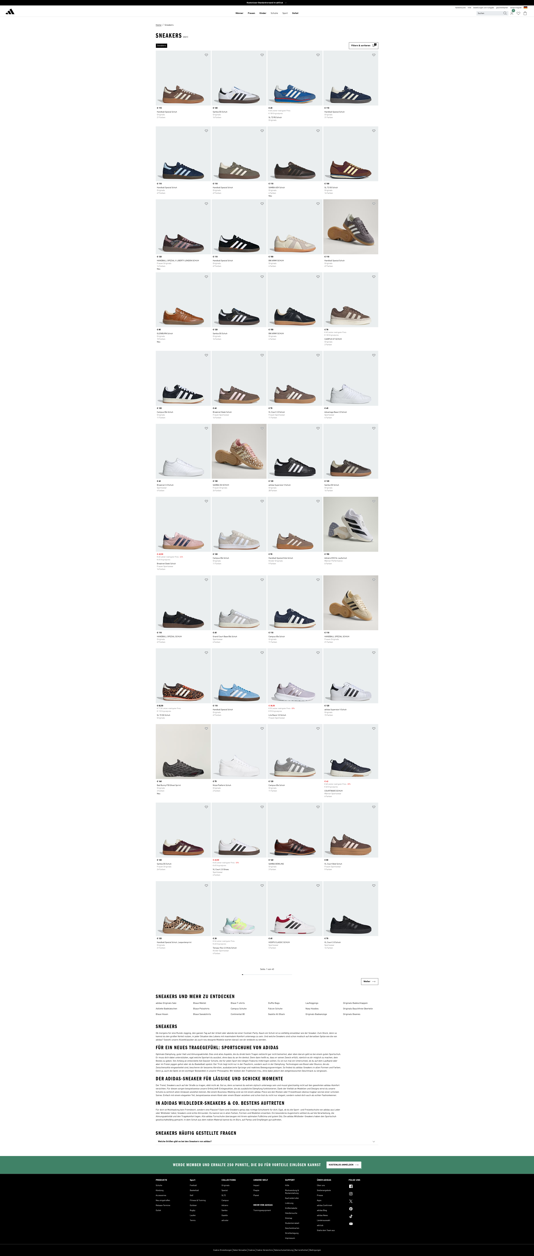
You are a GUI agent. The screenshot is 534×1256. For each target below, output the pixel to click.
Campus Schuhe (239, 1009)
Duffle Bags (274, 1003)
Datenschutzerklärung (283, 1250)
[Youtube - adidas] (363, 1224)
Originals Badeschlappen (355, 1003)
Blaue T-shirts (238, 1003)
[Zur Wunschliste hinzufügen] (206, 55)
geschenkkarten (502, 8)
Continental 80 (238, 1014)
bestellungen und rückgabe (483, 8)
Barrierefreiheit (301, 1250)
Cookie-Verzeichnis (264, 1250)
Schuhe (274, 13)
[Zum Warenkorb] (525, 13)
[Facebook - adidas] (363, 1186)
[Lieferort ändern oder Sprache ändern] (525, 8)
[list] (252, 45)
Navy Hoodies (312, 1009)
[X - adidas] (363, 1201)
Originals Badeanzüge (316, 1014)
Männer (239, 13)
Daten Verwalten (240, 1250)
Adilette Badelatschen (166, 1009)
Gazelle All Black (276, 1014)
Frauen (251, 13)
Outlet (295, 13)
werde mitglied (515, 8)
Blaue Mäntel (199, 1003)
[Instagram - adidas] (363, 1194)
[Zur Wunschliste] (518, 13)
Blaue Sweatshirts (202, 1014)
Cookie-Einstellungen (222, 1250)
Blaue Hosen (162, 1014)
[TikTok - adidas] (363, 1216)
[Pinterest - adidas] (363, 1209)
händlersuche (460, 8)
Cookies (251, 1250)
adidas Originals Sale (166, 1003)
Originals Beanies (351, 1014)
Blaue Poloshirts (201, 1009)
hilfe (469, 8)
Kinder (262, 13)
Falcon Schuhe (275, 1009)
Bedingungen (315, 1250)
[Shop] (10, 12)
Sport (285, 13)
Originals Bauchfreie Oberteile (358, 1009)
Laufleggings (312, 1003)
